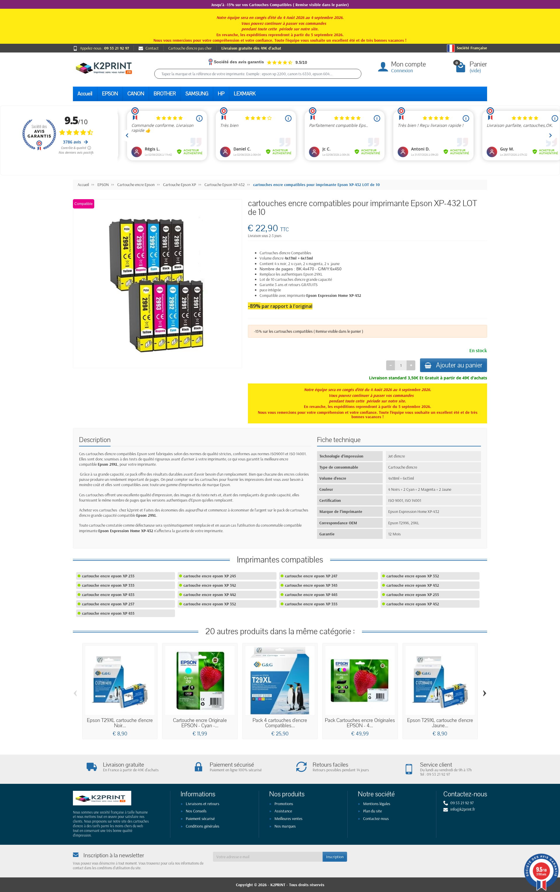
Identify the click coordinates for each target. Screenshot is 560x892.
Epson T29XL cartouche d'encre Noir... (120, 723)
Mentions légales (376, 803)
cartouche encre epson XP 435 (108, 594)
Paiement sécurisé (200, 818)
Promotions (283, 803)
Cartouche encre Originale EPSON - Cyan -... (200, 723)
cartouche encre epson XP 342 (209, 585)
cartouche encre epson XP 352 (209, 604)
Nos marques (285, 826)
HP (221, 93)
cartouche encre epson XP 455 (108, 613)
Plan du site (372, 811)
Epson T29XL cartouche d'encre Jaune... (440, 723)
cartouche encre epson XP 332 (412, 576)
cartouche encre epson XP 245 (209, 576)
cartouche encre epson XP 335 (108, 585)
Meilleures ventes (288, 818)
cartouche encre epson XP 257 (108, 604)
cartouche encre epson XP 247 (311, 576)
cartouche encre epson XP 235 (108, 576)
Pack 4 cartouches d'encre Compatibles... (280, 723)
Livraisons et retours (202, 803)
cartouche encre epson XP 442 (209, 594)
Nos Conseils (196, 811)
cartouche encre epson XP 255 (412, 594)
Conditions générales (202, 826)
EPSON (110, 93)
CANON (135, 93)
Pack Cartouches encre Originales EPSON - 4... (360, 723)
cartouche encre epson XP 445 (311, 594)
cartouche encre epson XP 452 (412, 604)
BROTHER (165, 93)
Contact (152, 48)
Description (95, 439)
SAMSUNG (197, 93)
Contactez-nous (376, 818)
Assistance (283, 811)
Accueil (85, 93)
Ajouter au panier (459, 365)
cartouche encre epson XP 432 (412, 585)
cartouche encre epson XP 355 (311, 604)
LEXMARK (245, 93)
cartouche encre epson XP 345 (311, 585)
